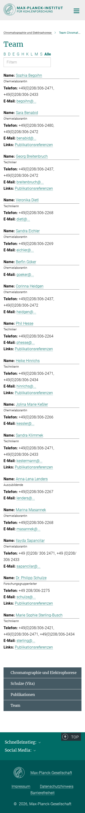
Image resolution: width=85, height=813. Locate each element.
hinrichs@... (26, 386)
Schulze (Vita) (23, 683)
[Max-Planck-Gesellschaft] (21, 773)
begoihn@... (26, 101)
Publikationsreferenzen (34, 145)
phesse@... (26, 342)
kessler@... (25, 423)
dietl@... (23, 219)
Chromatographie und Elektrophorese (43, 672)
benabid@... (26, 138)
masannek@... (28, 529)
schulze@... (26, 597)
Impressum (21, 786)
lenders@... (26, 498)
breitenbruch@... (30, 182)
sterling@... (26, 640)
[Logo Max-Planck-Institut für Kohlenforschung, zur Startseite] (34, 10)
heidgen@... (26, 312)
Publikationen (23, 694)
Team (15, 705)
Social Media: (19, 750)
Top (75, 737)
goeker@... (25, 274)
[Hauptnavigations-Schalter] (76, 11)
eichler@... (25, 250)
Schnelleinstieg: (21, 742)
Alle (47, 54)
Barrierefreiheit (42, 793)
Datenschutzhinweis (56, 786)
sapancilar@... (28, 566)
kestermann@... (29, 461)
